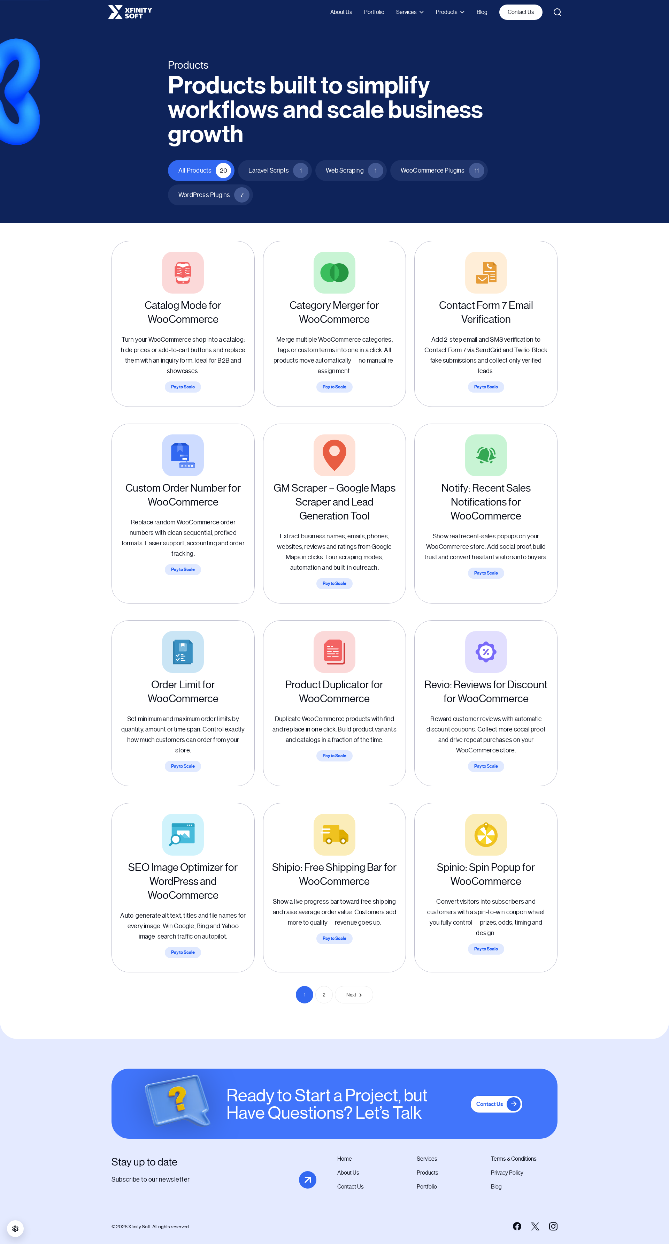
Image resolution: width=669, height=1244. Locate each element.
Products (446, 12)
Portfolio (374, 12)
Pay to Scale (183, 387)
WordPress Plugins (211, 194)
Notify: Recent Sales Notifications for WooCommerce (486, 502)
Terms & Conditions (514, 1158)
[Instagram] (553, 1226)
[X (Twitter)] (535, 1226)
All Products (202, 170)
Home (344, 1158)
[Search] (557, 12)
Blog (482, 12)
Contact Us (521, 12)
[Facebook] (517, 1226)
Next (351, 995)
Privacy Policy (507, 1172)
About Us (341, 12)
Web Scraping (351, 170)
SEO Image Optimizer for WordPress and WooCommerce (183, 881)
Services (406, 12)
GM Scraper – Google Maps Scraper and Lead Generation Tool (334, 502)
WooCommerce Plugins (440, 170)
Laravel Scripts (275, 170)
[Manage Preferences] (15, 1228)
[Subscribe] (307, 1180)
